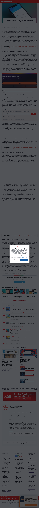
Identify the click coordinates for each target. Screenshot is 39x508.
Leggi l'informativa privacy (23, 257)
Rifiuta (15, 259)
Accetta (24, 259)
